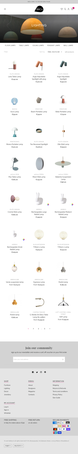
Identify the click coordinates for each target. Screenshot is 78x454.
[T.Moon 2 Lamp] (39, 234)
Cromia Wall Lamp (15, 212)
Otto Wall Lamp (63, 144)
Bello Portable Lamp (63, 112)
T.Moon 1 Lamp (63, 247)
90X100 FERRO (39, 174)
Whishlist (7, 413)
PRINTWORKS (14, 141)
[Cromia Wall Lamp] (14, 199)
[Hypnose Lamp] (39, 269)
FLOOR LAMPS (10, 45)
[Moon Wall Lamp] (39, 164)
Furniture (7, 385)
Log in (6, 407)
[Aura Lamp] (14, 98)
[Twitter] (37, 372)
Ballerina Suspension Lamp (63, 178)
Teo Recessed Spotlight (39, 144)
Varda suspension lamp (15, 282)
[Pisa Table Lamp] (14, 164)
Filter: (6, 52)
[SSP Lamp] (63, 301)
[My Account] (68, 9)
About (30, 385)
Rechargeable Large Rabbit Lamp (39, 213)
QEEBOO (39, 209)
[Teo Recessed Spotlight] (39, 131)
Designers (31, 388)
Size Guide (56, 398)
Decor (6, 391)
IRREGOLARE (14, 279)
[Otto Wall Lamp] (63, 131)
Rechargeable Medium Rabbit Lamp (63, 213)
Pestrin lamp (63, 282)
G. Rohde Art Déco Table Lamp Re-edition (39, 316)
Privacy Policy (57, 395)
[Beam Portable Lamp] (39, 98)
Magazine (31, 391)
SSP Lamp (63, 317)
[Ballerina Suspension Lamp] (63, 164)
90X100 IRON (14, 174)
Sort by (42, 52)
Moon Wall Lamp (39, 177)
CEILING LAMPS (38, 45)
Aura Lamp (14, 112)
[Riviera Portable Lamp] (14, 131)
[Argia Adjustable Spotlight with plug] (39, 63)
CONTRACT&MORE (39, 312)
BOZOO (14, 109)
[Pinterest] (45, 372)
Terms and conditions (60, 391)
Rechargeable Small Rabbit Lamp (14, 248)
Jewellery (7, 395)
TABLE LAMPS (24, 45)
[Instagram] (41, 372)
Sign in (6, 410)
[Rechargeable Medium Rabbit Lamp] (63, 199)
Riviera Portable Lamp (14, 144)
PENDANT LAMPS (53, 45)
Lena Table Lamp (14, 77)
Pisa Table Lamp (15, 177)
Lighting (7, 388)
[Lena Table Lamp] (14, 63)
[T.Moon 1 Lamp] (63, 234)
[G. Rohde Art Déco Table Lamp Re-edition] (39, 301)
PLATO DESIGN (15, 74)
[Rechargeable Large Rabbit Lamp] (39, 199)
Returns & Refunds (59, 388)
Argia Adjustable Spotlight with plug (39, 78)
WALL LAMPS (68, 45)
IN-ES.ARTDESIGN (39, 244)
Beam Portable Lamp (39, 112)
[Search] (65, 9)
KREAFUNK (39, 109)
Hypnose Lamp (39, 282)
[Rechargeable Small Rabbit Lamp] (14, 234)
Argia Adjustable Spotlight (63, 78)
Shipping (56, 385)
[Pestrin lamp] (63, 269)
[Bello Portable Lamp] (63, 98)
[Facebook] (33, 372)
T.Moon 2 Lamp (39, 247)
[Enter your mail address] (63, 359)
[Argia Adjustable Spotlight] (63, 63)
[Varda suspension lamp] (14, 269)
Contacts (31, 395)
